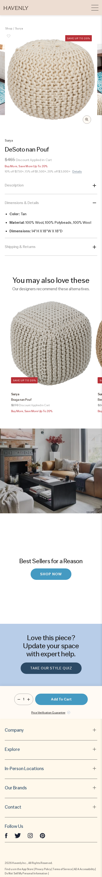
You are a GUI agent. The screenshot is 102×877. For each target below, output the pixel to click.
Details (77, 171)
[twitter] (17, 835)
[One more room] (28, 699)
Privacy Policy (43, 869)
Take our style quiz (51, 668)
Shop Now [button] (51, 574)
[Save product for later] (8, 38)
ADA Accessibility (84, 869)
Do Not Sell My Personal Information (26, 873)
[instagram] (30, 835)
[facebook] (6, 835)
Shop (8, 28)
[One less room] (19, 699)
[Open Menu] (94, 7)
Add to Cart (61, 699)
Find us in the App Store (19, 869)
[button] (16, 7)
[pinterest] (42, 835)
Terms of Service (62, 869)
